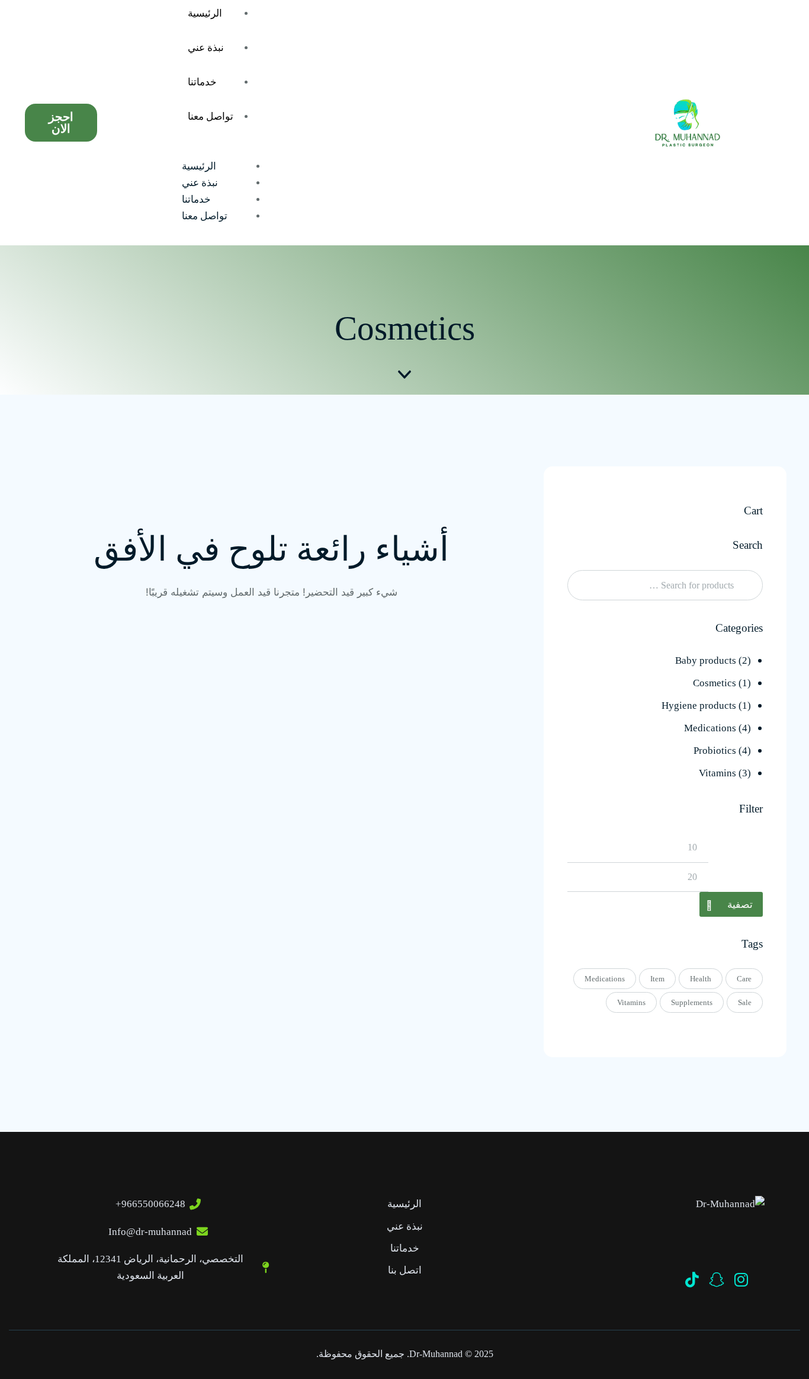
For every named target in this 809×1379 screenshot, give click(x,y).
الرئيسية (199, 166)
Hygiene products (699, 705)
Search (750, 585)
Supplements (691, 1002)
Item (657, 978)
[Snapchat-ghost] (716, 1279)
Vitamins (717, 773)
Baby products (705, 660)
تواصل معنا (210, 116)
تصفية (740, 904)
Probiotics (715, 750)
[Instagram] (741, 1279)
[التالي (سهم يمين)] (788, 689)
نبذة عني (206, 47)
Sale (745, 1002)
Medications (710, 728)
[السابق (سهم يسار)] (20, 689)
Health (700, 978)
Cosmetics (714, 683)
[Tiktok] (691, 1279)
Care (744, 978)
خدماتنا (202, 82)
